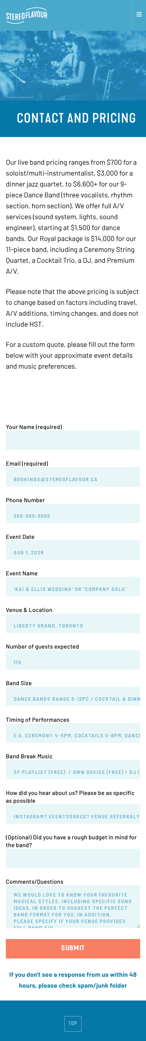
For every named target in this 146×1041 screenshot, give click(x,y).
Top (73, 1024)
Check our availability (73, 396)
